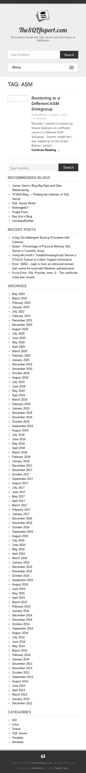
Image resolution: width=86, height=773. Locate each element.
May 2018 (18, 443)
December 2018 (22, 412)
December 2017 (22, 465)
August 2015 (20, 584)
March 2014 (19, 650)
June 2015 (18, 589)
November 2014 (22, 619)
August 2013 (20, 681)
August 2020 (20, 329)
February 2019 (21, 404)
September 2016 (22, 531)
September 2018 (22, 426)
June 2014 (18, 641)
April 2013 (18, 690)
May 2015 (18, 593)
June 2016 (18, 545)
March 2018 (19, 452)
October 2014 (20, 624)
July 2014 (18, 637)
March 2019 (19, 399)
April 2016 (18, 553)
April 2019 (18, 395)
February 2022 (21, 316)
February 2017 (21, 509)
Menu (16, 67)
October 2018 (20, 421)
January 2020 (20, 360)
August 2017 (20, 483)
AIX (14, 720)
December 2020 (22, 324)
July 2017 (18, 487)
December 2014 (22, 615)
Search (69, 55)
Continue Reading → (46, 150)
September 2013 (22, 677)
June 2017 (18, 492)
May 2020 (18, 342)
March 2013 (19, 694)
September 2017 (22, 478)
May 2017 (18, 496)
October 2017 (20, 474)
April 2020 (18, 346)
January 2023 (20, 307)
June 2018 (18, 439)
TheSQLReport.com (43, 30)
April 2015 (18, 597)
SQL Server (19, 733)
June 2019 (18, 386)
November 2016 (22, 523)
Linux (15, 724)
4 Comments (39, 118)
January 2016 (20, 562)
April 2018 (18, 448)
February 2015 (21, 606)
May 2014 (18, 646)
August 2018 (20, 430)
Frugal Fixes (20, 212)
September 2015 (22, 580)
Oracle (16, 729)
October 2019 (20, 373)
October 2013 (20, 672)
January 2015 (20, 611)
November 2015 (22, 571)
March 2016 (19, 558)
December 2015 (22, 567)
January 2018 (20, 461)
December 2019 (22, 364)
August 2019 (20, 377)
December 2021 (22, 320)
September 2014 (22, 628)
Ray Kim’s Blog (22, 216)
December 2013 (22, 663)
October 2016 (20, 527)
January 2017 (20, 514)
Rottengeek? (20, 207)
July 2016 (18, 540)
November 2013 (22, 668)
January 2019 (20, 408)
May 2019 (18, 390)
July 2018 (18, 434)
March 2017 (19, 505)
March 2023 (19, 298)
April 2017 (18, 500)
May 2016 (18, 549)
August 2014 (20, 633)
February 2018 (21, 456)
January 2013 (20, 699)
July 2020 (18, 333)
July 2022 (18, 311)
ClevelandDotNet (23, 221)
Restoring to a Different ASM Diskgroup (46, 103)
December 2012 (22, 703)
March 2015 (19, 602)
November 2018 (22, 417)
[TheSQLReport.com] (43, 756)
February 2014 (21, 655)
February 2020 (21, 355)
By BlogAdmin (39, 114)
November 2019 (22, 368)
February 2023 (21, 302)
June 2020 (18, 338)
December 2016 (22, 518)
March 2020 (19, 351)
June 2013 (18, 685)
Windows (18, 742)
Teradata (17, 737)
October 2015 (20, 575)
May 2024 (18, 294)
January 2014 (20, 659)
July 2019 (18, 382)
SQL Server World (23, 203)
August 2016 (20, 536)
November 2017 (22, 470)
